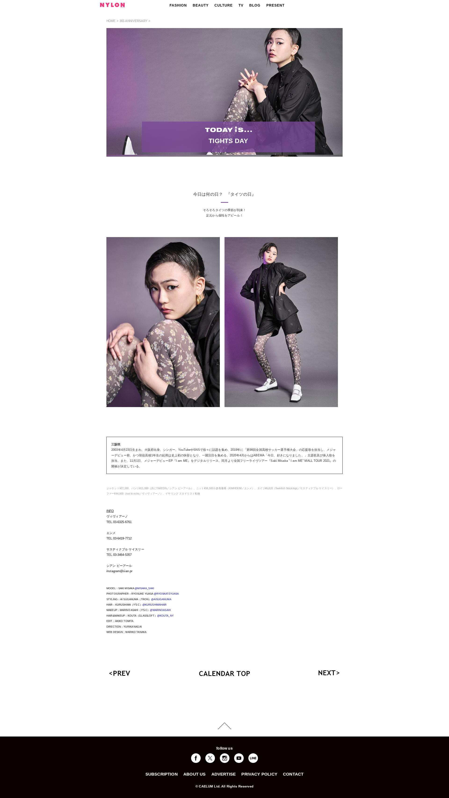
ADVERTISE (223, 774)
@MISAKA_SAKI (144, 588)
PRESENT (275, 5)
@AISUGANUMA (161, 599)
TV (241, 5)
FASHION (178, 5)
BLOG (255, 5)
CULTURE (223, 5)
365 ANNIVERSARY (133, 21)
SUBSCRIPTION (161, 774)
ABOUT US (194, 774)
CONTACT (293, 774)
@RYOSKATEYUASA (166, 593)
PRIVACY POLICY (259, 774)
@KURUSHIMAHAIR (154, 604)
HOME (111, 21)
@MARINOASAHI (160, 610)
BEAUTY (201, 5)
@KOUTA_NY (165, 615)
